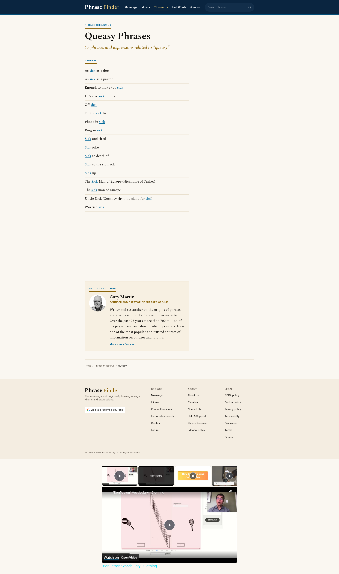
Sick (88, 138)
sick (93, 70)
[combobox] (227, 7)
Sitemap (229, 437)
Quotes (195, 7)
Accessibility (232, 416)
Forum (155, 430)
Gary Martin (122, 297)
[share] (230, 491)
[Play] (193, 475)
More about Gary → (122, 344)
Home (88, 365)
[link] (107, 492)
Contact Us (194, 409)
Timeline (193, 402)
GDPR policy (232, 395)
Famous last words (162, 416)
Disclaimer (231, 423)
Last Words (179, 7)
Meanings (131, 7)
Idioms (145, 7)
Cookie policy (233, 402)
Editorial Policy (196, 430)
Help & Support (197, 416)
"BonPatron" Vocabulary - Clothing (138, 492)
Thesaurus (161, 7)
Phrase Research (198, 423)
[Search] (249, 7)
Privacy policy (233, 409)
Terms (228, 430)
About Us (193, 395)
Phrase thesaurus (104, 365)
